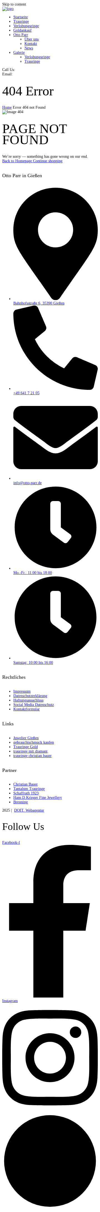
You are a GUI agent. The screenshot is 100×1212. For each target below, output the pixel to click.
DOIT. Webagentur (29, 810)
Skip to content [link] (14, 4)
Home (7, 107)
